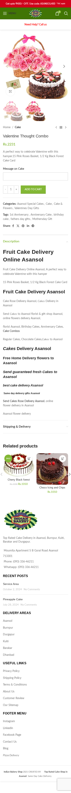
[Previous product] (56, 127)
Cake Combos (11, 331)
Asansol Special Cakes (30, 204)
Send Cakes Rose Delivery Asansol (23, 401)
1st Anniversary (19, 214)
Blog (5, 748)
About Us (8, 691)
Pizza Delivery (11, 755)
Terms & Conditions (15, 684)
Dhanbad (8, 655)
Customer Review (13, 698)
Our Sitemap (10, 705)
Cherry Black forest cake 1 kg (19, 481)
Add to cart (33, 189)
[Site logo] (36, 13)
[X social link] (18, 226)
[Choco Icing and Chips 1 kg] (52, 469)
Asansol (7, 621)
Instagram (9, 721)
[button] (7, 66)
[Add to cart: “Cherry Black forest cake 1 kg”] (29, 458)
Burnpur (8, 627)
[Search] (66, 13)
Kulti (6, 641)
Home (6, 127)
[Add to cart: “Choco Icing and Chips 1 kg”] (62, 458)
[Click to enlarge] (10, 91)
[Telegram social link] (33, 226)
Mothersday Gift (42, 219)
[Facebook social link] (13, 226)
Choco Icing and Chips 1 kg (52, 489)
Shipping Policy (12, 678)
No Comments (32, 589)
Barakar (7, 648)
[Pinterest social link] (23, 226)
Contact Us (10, 741)
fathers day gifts (20, 219)
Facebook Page (12, 735)
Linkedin (8, 728)
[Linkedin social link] (28, 226)
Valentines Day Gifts (26, 208)
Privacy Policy (11, 671)
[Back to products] (61, 127)
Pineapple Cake (13, 599)
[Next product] (65, 127)
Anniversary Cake (41, 214)
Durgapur (9, 634)
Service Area (11, 583)
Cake (18, 127)
